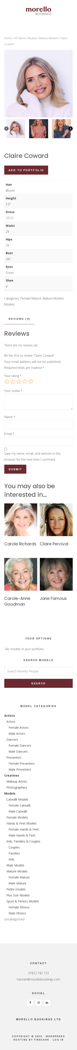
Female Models (17, 817)
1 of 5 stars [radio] (6, 381)
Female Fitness (19, 907)
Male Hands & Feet (22, 835)
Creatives (11, 775)
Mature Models (48, 38)
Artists (9, 715)
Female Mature (31, 298)
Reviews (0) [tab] (19, 319)
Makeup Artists (16, 781)
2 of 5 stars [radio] (12, 381)
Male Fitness (17, 913)
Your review (13, 391)
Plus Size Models (18, 895)
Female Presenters (22, 763)
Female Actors (19, 727)
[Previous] (6, 128)
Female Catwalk (20, 805)
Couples (14, 847)
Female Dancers (20, 745)
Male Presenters (20, 769)
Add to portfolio (26, 170)
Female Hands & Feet (24, 829)
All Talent (19, 38)
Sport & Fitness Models (22, 901)
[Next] (70, 128)
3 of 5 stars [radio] (18, 381)
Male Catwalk (18, 811)
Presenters (13, 757)
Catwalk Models (17, 799)
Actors (10, 721)
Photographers (16, 787)
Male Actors (17, 733)
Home (8, 38)
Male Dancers (18, 751)
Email (9, 434)
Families (14, 853)
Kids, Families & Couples (23, 841)
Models (32, 38)
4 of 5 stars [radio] (24, 381)
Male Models (15, 865)
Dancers (12, 739)
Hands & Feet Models (21, 823)
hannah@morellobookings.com (38, 979)
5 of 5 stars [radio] (30, 381)
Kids (11, 859)
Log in (58, 1039)
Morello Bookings (38, 10)
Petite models (16, 889)
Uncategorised (14, 919)
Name (9, 417)
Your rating (12, 376)
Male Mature (17, 883)
